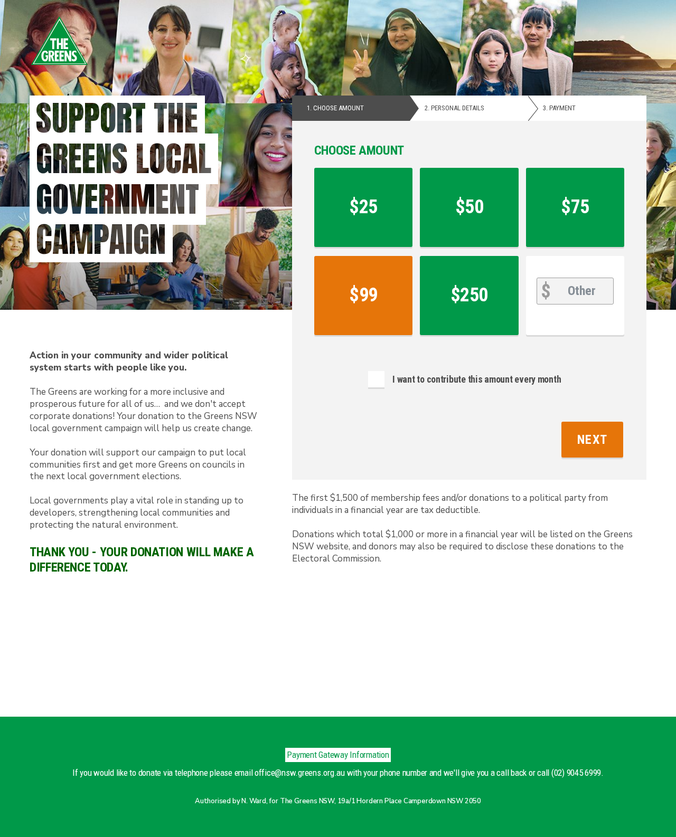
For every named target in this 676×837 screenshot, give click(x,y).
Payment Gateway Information (338, 754)
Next (592, 439)
